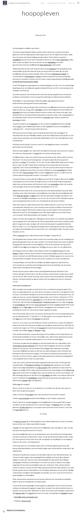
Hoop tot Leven (20, 421)
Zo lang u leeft (24, 407)
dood (24, 162)
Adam (48, 173)
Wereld (37, 330)
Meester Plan (20, 493)
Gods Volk (18, 410)
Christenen (47, 365)
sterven (70, 302)
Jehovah (21, 235)
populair (42, 328)
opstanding (61, 170)
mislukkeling (52, 62)
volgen (30, 330)
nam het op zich (50, 302)
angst (37, 153)
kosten (34, 402)
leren (47, 348)
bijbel (33, 196)
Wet (72, 179)
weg (18, 384)
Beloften (56, 405)
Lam (23, 305)
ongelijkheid (17, 60)
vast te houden (24, 398)
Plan (43, 247)
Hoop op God (26, 501)
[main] (40, 13)
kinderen (16, 307)
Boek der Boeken (23, 196)
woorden (47, 117)
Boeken (15, 253)
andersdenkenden (45, 65)
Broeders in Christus (33, 365)
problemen (52, 69)
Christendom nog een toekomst (23, 346)
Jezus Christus (28, 173)
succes (38, 76)
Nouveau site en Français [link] (56, 3)
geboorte (34, 124)
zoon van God (40, 305)
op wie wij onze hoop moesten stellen (25, 82)
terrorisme (16, 120)
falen (17, 319)
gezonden (36, 300)
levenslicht (16, 112)
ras (29, 110)
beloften (37, 319)
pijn (36, 110)
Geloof (30, 493)
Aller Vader (28, 307)
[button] (78, 2)
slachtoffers (64, 60)
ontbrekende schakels (58, 74)
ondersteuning (42, 368)
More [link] (70, 3)
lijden (40, 110)
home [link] (43, 3)
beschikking (46, 375)
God (43, 330)
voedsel (24, 380)
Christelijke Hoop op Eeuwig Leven (26, 497)
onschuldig (18, 305)
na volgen (30, 394)
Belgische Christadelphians (16, 510)
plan (25, 247)
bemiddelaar (33, 378)
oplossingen (30, 76)
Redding (64, 493)
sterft (19, 126)
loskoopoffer (37, 302)
